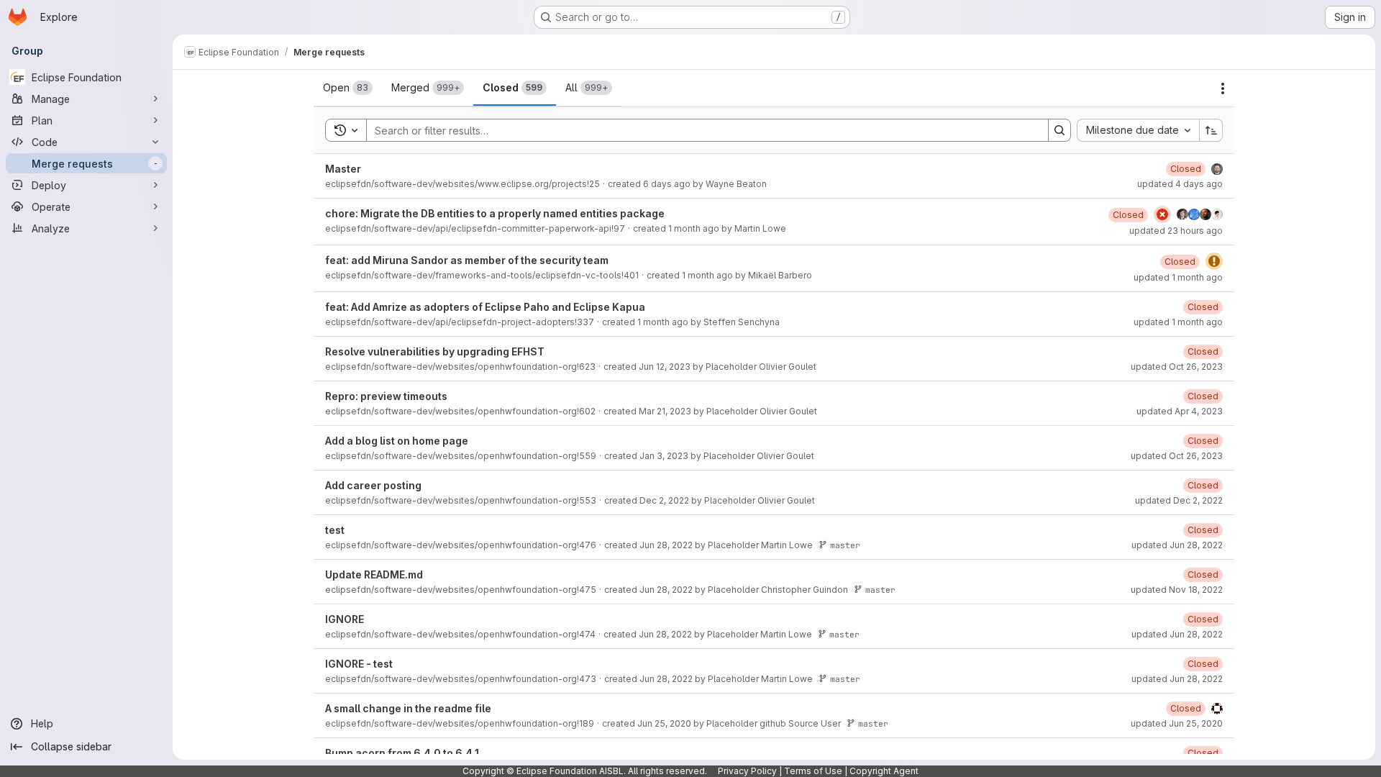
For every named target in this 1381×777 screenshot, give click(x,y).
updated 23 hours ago (1176, 230)
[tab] (348, 88)
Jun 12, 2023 (664, 366)
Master (343, 169)
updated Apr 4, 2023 (1179, 411)
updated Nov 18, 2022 (1177, 589)
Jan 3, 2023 (663, 455)
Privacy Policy (747, 770)
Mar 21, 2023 (665, 411)
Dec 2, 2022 (664, 500)
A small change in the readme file (408, 708)
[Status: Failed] (1162, 214)
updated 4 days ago (1180, 183)
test (335, 530)
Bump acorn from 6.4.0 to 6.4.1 (402, 753)
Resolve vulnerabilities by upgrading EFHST (434, 351)
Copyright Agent (884, 770)
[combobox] (1138, 130)
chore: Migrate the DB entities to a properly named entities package (495, 213)
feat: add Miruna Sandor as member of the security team (467, 260)
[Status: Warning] (1214, 261)
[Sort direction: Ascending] (1211, 130)
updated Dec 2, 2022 (1179, 500)
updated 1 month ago (1178, 277)
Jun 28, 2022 (666, 545)
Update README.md (374, 574)
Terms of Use (813, 770)
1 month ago (693, 228)
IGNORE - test (359, 664)
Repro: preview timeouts (386, 396)
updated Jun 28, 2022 (1177, 545)
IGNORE (344, 619)
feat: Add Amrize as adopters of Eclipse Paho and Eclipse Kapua (485, 307)
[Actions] (1222, 88)
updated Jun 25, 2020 (1177, 723)
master (845, 545)
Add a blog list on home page (396, 441)
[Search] (1059, 130)
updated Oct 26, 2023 (1177, 366)
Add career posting (373, 485)
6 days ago (666, 183)
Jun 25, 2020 (664, 723)
